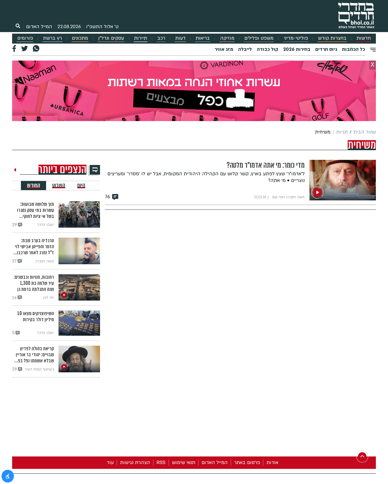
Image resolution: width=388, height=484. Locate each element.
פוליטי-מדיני (296, 38)
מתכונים (80, 38)
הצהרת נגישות (135, 462)
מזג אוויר (224, 49)
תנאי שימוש (183, 462)
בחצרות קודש (332, 38)
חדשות (363, 38)
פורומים (25, 38)
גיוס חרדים (326, 49)
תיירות (140, 38)
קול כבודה (267, 49)
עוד (110, 462)
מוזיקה (227, 38)
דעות (180, 38)
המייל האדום (39, 26)
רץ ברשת (52, 38)
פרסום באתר (247, 462)
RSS (161, 462)
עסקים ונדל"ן (111, 38)
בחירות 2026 (296, 49)
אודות (272, 462)
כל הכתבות (353, 49)
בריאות (203, 38)
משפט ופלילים (258, 38)
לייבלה (245, 49)
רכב (161, 38)
